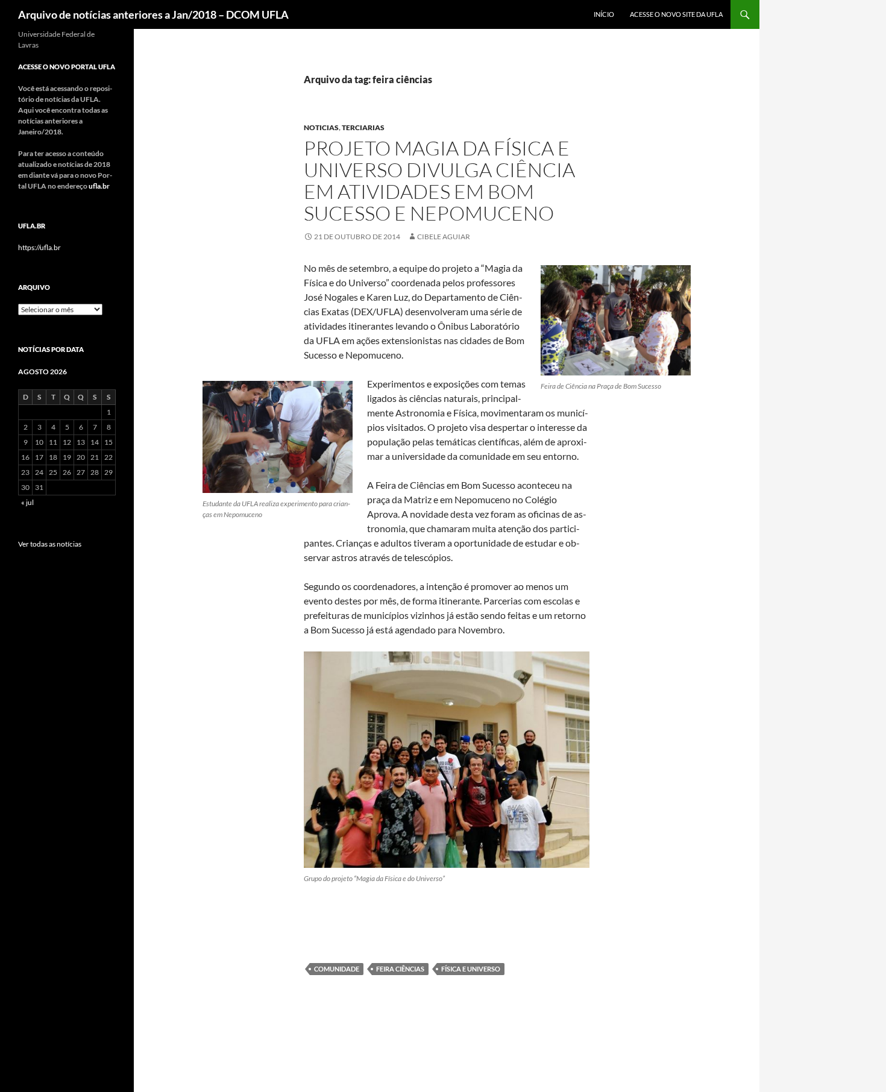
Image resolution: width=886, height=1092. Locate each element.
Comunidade (336, 969)
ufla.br (99, 185)
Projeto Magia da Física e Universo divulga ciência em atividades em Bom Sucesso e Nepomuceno (439, 180)
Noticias (321, 127)
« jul (27, 502)
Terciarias (363, 127)
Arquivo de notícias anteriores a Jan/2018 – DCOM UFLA (153, 14)
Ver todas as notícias (49, 543)
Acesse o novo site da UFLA (676, 14)
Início (604, 14)
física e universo (470, 969)
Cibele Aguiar (443, 236)
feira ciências (400, 969)
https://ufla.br (39, 247)
